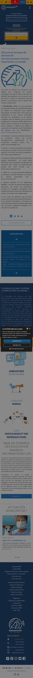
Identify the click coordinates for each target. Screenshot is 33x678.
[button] (16, 349)
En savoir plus (20, 337)
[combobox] (27, 328)
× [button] (29, 328)
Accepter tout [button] (17, 341)
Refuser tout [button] (17, 345)
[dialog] (16, 339)
